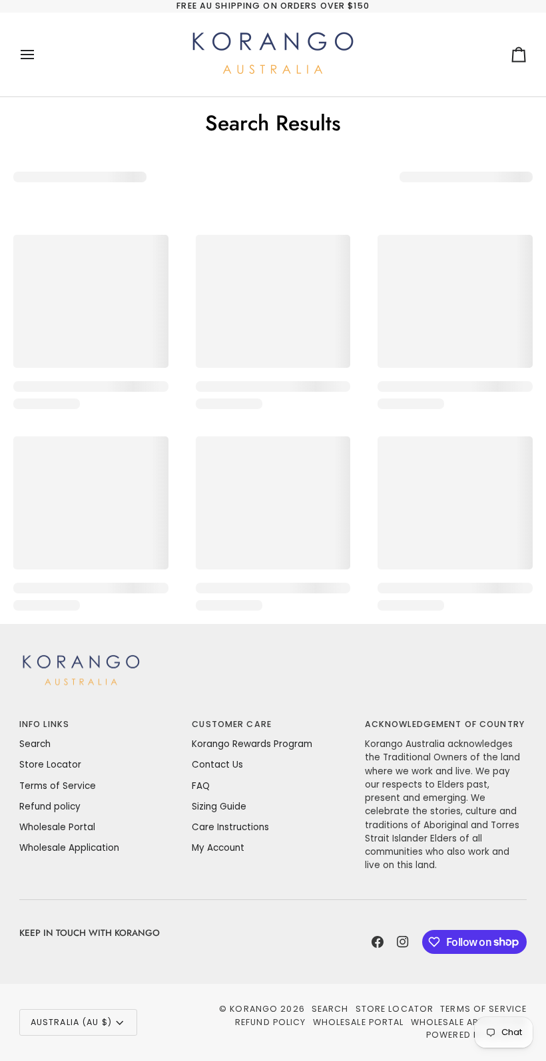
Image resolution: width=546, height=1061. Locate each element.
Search (35, 744)
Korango (254, 1008)
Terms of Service (57, 786)
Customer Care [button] (232, 724)
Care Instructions (230, 827)
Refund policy (50, 806)
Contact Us (217, 764)
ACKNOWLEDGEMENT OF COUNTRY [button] (445, 724)
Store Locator (50, 764)
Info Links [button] (44, 724)
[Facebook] (378, 942)
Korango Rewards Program (252, 744)
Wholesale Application (69, 847)
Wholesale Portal (57, 827)
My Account (218, 847)
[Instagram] (403, 942)
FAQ (201, 786)
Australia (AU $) (71, 1022)
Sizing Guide (219, 806)
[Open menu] (39, 54)
